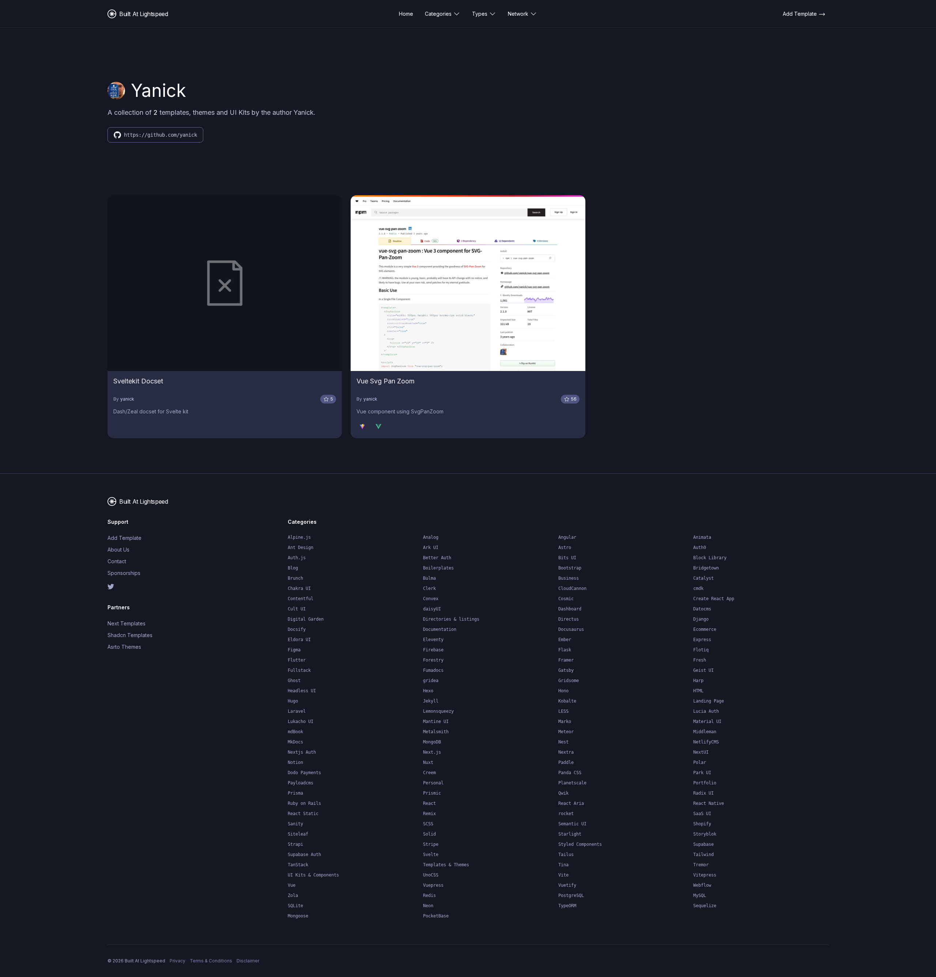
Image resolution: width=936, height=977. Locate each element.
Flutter (297, 660)
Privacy (177, 960)
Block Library (709, 557)
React (429, 803)
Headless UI (302, 690)
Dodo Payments (304, 772)
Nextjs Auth (302, 752)
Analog (430, 537)
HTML (698, 690)
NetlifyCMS (706, 742)
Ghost (294, 680)
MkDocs (295, 742)
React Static (303, 813)
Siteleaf (298, 834)
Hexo (428, 690)
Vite (563, 875)
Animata (702, 537)
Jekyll (430, 701)
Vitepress (704, 875)
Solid (429, 834)
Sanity (295, 823)
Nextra (566, 752)
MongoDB (432, 742)
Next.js (432, 752)
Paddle (566, 762)
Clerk (429, 588)
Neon (428, 905)
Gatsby (566, 670)
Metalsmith (436, 731)
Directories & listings (451, 619)
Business (568, 578)
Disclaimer (248, 960)
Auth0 (699, 547)
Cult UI (297, 608)
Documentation (439, 629)
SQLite (295, 905)
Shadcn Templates (129, 635)
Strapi (295, 844)
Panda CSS (569, 772)
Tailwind (703, 854)
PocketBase (436, 916)
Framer (566, 660)
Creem (429, 772)
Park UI (702, 772)
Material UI (707, 721)
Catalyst (703, 578)
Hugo (293, 701)
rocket (566, 813)
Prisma (295, 793)
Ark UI (430, 547)
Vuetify (567, 885)
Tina (563, 864)
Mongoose (298, 916)
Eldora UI (299, 639)
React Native (708, 803)
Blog (293, 568)
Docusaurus (571, 629)
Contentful (300, 598)
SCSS (428, 823)
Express (702, 639)
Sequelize (704, 905)
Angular (567, 537)
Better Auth (437, 557)
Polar (699, 762)
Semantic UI (572, 823)
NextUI (701, 752)
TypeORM (567, 905)
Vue (291, 885)
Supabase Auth (304, 854)
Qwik (563, 793)
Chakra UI (299, 588)
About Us (118, 549)
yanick (127, 399)
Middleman (704, 731)
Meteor (566, 731)
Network (518, 14)
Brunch (295, 578)
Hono (563, 690)
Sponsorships (123, 573)
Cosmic (566, 598)
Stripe (430, 844)
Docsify (297, 629)
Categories (438, 14)
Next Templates (126, 623)
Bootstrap (569, 568)
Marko (564, 721)
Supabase (703, 844)
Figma (294, 649)
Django (701, 619)
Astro (564, 547)
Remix (429, 813)
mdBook (295, 731)
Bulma (429, 578)
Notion (295, 762)
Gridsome (568, 680)
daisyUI (432, 608)
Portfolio (704, 782)
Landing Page (708, 701)
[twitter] (149, 586)
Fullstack (299, 670)
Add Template (124, 538)
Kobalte (567, 701)
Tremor (701, 864)
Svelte (430, 854)
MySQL (699, 895)
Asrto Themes (124, 647)
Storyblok (704, 834)
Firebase (433, 649)
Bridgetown (706, 568)
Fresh (699, 660)
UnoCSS (430, 875)
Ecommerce (704, 629)
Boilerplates (438, 568)
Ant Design (300, 547)
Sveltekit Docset (138, 381)
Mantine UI (436, 721)
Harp (698, 680)
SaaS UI (702, 813)
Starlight (569, 834)
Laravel (297, 711)
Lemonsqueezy (438, 711)
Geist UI (703, 670)
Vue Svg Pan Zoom (385, 381)
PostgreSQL (571, 895)
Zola (293, 895)
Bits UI (567, 557)
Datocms (702, 608)
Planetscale (572, 782)
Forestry (433, 660)
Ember (564, 639)
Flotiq (701, 649)
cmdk (698, 588)
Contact (116, 561)
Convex (430, 598)
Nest (563, 742)
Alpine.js (299, 537)
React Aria (571, 803)
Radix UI (703, 793)
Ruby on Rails (304, 803)
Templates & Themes (446, 864)
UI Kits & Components (313, 875)
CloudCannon (572, 588)
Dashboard (569, 608)
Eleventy (433, 639)
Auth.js (297, 557)
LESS (563, 711)
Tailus (566, 854)
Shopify (702, 823)
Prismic (432, 793)
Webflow (702, 885)
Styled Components (580, 844)
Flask (564, 649)
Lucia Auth (706, 711)
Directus (568, 619)
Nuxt (428, 762)
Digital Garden (306, 619)
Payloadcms (300, 782)
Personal (433, 782)
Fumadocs (433, 670)
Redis (429, 895)
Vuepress (433, 885)
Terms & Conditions (211, 960)
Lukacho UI (300, 721)
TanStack (298, 864)
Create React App (713, 598)
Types (479, 14)
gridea (430, 680)
